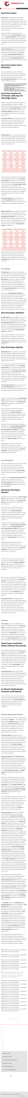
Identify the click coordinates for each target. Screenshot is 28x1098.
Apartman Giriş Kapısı (7, 1063)
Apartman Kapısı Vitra (7, 1056)
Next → (18, 1019)
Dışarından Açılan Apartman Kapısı (10, 1059)
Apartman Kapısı (6, 1053)
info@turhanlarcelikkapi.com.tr (10, 1047)
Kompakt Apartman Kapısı (8, 1066)
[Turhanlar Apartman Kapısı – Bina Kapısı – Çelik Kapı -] (14, 4)
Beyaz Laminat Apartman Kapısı (9, 1069)
